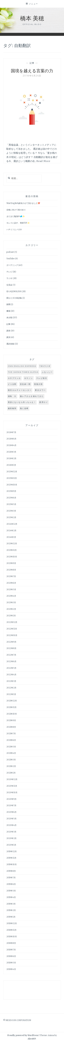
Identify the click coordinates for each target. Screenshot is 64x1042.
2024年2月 (11, 530)
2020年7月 (11, 805)
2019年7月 (11, 877)
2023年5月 (11, 589)
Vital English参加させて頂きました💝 (23, 203)
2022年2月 (11, 687)
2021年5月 (11, 746)
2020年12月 (11, 779)
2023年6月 (11, 583)
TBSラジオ (44, 366)
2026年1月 (11, 465)
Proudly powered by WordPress (22, 1035)
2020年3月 (11, 831)
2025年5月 (11, 504)
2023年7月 (11, 576)
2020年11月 (11, 786)
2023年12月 (11, 543)
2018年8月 (11, 943)
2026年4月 (11, 445)
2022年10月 (11, 635)
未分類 (9, 317)
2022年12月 (11, 622)
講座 (8, 330)
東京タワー (40, 390)
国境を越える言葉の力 (32, 70)
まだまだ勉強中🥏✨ (15, 216)
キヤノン (28, 378)
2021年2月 (11, 766)
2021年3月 (11, 759)
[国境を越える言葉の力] (32, 137)
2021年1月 (11, 773)
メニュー (33, 4)
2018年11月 (11, 930)
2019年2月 (11, 910)
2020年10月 (11, 792)
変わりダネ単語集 (14, 298)
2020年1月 (11, 845)
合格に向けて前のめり (16, 210)
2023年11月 (11, 550)
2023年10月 (11, 556)
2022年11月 (11, 628)
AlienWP (32, 1039)
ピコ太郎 (12, 384)
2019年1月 (10, 917)
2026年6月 (11, 438)
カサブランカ (14, 378)
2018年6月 (11, 956)
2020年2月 (11, 838)
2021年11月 (11, 707)
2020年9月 (11, 799)
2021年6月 (11, 740)
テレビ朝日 (41, 378)
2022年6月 (11, 661)
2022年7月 (11, 655)
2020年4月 (11, 825)
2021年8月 (11, 727)
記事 (32, 63)
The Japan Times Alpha (23, 372)
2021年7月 (11, 733)
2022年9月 (11, 642)
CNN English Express (22, 366)
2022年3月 (11, 681)
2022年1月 (11, 694)
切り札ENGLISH (13, 291)
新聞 (8, 304)
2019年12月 (11, 851)
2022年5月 (11, 668)
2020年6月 (11, 812)
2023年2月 (11, 609)
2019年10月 (11, 864)
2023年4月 (11, 596)
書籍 (8, 311)
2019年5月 (11, 890)
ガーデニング (12, 265)
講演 (8, 337)
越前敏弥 (12, 408)
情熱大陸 (38, 384)
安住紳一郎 (25, 384)
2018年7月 (11, 949)
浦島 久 (12, 396)
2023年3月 (11, 602)
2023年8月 (11, 570)
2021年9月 (11, 720)
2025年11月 (11, 478)
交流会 (9, 285)
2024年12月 (11, 524)
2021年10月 (11, 714)
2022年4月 (11, 674)
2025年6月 (11, 497)
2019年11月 (11, 858)
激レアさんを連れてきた (32, 396)
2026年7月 (11, 432)
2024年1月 (11, 537)
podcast (10, 252)
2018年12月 (11, 923)
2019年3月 (11, 904)
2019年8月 (11, 871)
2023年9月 (11, 563)
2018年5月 (11, 962)
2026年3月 (11, 452)
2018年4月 (11, 969)
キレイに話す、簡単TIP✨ (18, 223)
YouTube (10, 258)
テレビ (9, 271)
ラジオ (9, 278)
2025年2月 (11, 517)
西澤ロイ (43, 402)
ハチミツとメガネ (14, 229)
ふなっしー (47, 372)
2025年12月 (11, 471)
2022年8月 (11, 648)
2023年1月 (11, 615)
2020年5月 (11, 818)
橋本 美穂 (32, 18)
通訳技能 (10, 344)
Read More (43, 161)
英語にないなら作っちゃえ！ (22, 402)
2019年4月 (11, 897)
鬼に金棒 (24, 408)
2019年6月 (11, 884)
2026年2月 (11, 458)
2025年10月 (11, 484)
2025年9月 (11, 491)
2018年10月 (11, 936)
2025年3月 (11, 511)
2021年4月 (11, 753)
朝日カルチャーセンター (20, 390)
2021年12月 (11, 700)
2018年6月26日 (32, 75)
